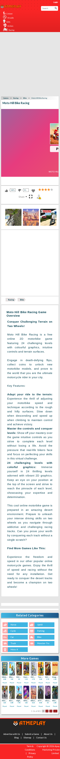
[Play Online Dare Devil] (26, 668)
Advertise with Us (11, 734)
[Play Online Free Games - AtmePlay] (10, 6)
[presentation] (7, 216)
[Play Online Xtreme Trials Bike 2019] (12, 692)
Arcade (10, 18)
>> (55, 711)
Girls (8, 22)
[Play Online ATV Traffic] (40, 692)
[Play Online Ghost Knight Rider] (48, 692)
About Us (48, 734)
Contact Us (41, 737)
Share (22, 197)
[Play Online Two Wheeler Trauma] (40, 668)
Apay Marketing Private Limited (51, 749)
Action (10, 26)
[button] (56, 8)
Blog (16, 737)
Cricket (9, 13)
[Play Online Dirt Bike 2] (33, 668)
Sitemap (27, 737)
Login (55, 2)
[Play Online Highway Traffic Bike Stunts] (19, 692)
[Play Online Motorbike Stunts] (55, 692)
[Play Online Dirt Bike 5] (19, 668)
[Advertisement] (30, 63)
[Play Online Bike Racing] (12, 668)
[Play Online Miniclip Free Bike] (5, 668)
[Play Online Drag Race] (55, 668)
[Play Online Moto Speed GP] (5, 692)
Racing (11, 30)
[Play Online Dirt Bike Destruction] (48, 668)
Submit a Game (32, 734)
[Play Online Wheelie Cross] (26, 692)
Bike (22, 300)
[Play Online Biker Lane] (33, 692)
